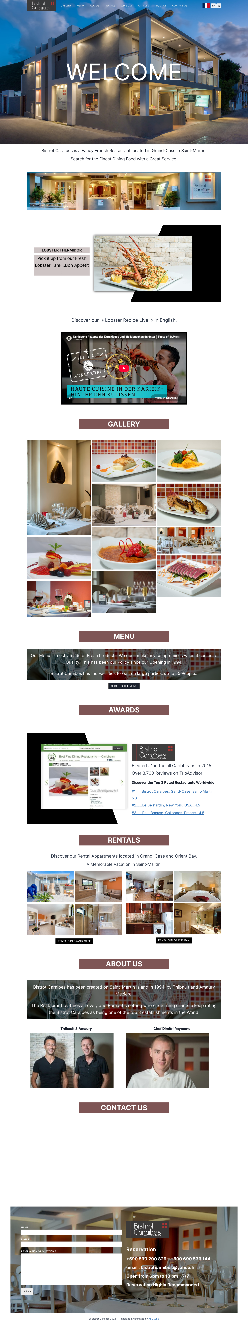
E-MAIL (26, 1239)
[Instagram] (218, 5)
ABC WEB (154, 1318)
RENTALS (110, 5)
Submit (27, 1291)
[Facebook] (213, 5)
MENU (80, 5)
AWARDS (94, 5)
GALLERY (66, 5)
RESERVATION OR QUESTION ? (39, 1251)
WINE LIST (126, 5)
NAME (25, 1227)
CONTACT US (179, 5)
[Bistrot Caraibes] (41, 5)
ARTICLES (143, 5)
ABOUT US (160, 5)
